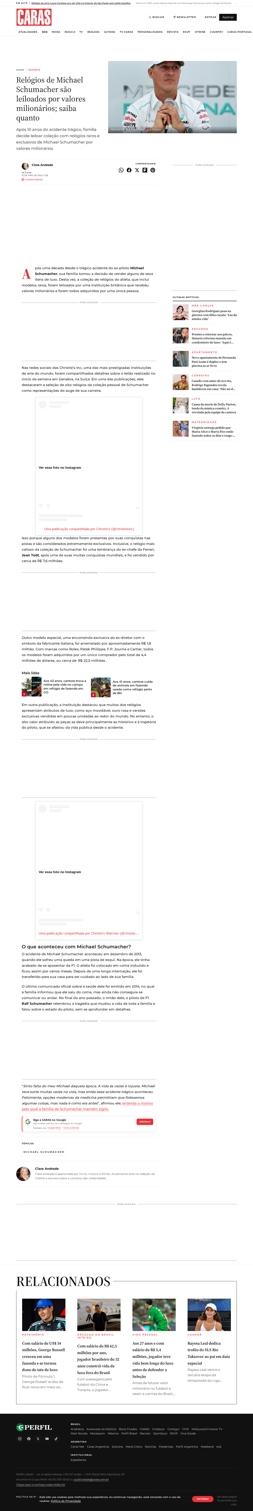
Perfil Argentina (187, 1446)
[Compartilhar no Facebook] (129, 170)
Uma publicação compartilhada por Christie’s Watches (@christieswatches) (94, 933)
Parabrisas (166, 1446)
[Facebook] (28, 1438)
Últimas (109, 32)
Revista (172, 32)
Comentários (34, 179)
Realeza (93, 32)
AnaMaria (77, 1429)
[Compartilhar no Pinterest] (152, 170)
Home (20, 70)
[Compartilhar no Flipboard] (145, 170)
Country (216, 32)
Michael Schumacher (44, 1151)
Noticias (150, 1446)
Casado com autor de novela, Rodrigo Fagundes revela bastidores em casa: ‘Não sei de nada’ (213, 385)
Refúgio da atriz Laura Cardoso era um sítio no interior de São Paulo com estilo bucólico (81, 3)
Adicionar (144, 1121)
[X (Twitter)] (38, 1438)
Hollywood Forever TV (207, 1429)
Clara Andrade (42, 165)
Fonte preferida (71, 1128)
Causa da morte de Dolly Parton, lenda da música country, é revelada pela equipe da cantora (214, 408)
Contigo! (173, 1429)
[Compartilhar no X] (137, 170)
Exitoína (117, 1446)
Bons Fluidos (128, 1429)
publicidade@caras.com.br (91, 1479)
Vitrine (200, 32)
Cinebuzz (158, 1429)
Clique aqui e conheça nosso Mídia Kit (40, 1484)
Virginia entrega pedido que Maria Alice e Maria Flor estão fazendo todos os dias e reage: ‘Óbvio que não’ (212, 432)
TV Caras (126, 32)
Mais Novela (79, 1433)
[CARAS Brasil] (34, 17)
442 (218, 1446)
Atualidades (28, 32)
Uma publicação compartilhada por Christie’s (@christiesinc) (89, 529)
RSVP (186, 32)
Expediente (78, 1460)
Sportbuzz (160, 1433)
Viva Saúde (188, 1433)
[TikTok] (56, 1438)
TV (81, 32)
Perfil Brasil (129, 1433)
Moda (56, 32)
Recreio (145, 1433)
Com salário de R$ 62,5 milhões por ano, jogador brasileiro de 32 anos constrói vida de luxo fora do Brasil (98, 1359)
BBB (45, 32)
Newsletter (186, 17)
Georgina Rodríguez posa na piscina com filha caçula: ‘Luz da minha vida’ (214, 315)
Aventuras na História (101, 1429)
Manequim (97, 1433)
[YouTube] (47, 1438)
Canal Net (77, 1446)
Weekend (207, 1446)
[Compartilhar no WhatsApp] (121, 170)
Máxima (113, 1433)
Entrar (210, 17)
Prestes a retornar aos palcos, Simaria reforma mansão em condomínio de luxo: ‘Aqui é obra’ (212, 338)
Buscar (158, 17)
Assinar (228, 17)
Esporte (34, 70)
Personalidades (150, 32)
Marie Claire (134, 1446)
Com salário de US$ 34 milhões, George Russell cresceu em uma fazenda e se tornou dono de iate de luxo (43, 1356)
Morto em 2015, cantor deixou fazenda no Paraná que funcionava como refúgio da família (183, 3)
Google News (54, 1128)
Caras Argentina (98, 1446)
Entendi (203, 1499)
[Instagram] (19, 1438)
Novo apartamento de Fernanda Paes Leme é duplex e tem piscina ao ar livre (214, 362)
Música (70, 32)
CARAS (144, 1429)
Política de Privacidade (33, 1496)
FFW (185, 1429)
